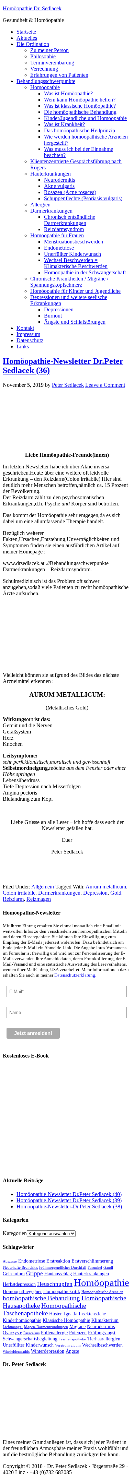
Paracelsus (31, 1333)
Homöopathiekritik (61, 1291)
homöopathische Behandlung (41, 1298)
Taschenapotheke (72, 1339)
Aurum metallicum (106, 886)
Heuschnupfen (54, 1284)
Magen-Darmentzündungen (46, 1327)
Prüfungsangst (101, 1332)
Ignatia (70, 1313)
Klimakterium (105, 1320)
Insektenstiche (92, 1313)
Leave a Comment (105, 385)
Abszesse (10, 1261)
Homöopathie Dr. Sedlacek (32, 8)
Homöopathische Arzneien (102, 1292)
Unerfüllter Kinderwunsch (28, 1345)
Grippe (34, 1273)
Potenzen (78, 1332)
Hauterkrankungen (91, 1273)
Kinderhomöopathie (22, 1320)
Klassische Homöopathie (66, 1320)
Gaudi (108, 1267)
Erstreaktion (58, 1261)
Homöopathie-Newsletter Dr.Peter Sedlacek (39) (69, 1200)
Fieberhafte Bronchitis (20, 1267)
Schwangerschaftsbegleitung (30, 1338)
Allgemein (42, 886)
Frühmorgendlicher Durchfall (62, 1267)
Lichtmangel (13, 1327)
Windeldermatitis (16, 1351)
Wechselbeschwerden (102, 1345)
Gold (115, 893)
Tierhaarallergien (103, 1338)
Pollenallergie (54, 1332)
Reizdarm (13, 899)
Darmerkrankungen (59, 893)
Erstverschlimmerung (92, 1261)
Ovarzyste (12, 1332)
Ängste (72, 1351)
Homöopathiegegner (22, 1291)
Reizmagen (38, 899)
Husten (56, 1313)
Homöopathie (101, 1282)
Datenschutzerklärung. (75, 975)
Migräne (77, 1326)
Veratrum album (68, 1345)
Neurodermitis (101, 1326)
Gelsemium (14, 1273)
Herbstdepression (19, 1284)
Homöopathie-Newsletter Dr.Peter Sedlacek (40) (69, 1194)
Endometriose (31, 1261)
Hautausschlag (58, 1273)
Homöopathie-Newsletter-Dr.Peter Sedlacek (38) (69, 1206)
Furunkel (95, 1267)
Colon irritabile (19, 893)
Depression (95, 893)
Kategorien (15, 1233)
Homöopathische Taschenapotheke (44, 1309)
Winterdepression (47, 1351)
